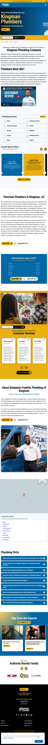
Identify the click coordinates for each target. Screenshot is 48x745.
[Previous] (41, 149)
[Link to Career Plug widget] (26, 715)
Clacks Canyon (6, 530)
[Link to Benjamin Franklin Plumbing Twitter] (19, 715)
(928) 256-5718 (23, 243)
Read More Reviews (23, 372)
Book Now (4, 29)
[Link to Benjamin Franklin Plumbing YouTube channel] (21, 715)
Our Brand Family (28, 723)
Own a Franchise (5, 725)
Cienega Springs (6, 528)
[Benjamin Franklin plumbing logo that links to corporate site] (5, 5)
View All (42, 116)
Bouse (4, 522)
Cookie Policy (10, 738)
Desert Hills (5, 535)
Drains (27, 646)
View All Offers (24, 179)
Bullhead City (5, 524)
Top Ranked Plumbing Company (23, 1)
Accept (38, 741)
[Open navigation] (45, 5)
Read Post (6, 645)
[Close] (42, 734)
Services (3, 720)
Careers (3, 723)
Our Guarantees (28, 720)
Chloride (4, 526)
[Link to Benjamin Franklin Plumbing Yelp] (29, 715)
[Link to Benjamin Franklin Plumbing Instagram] (24, 715)
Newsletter (27, 725)
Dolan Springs (6, 537)
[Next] (45, 149)
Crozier (4, 533)
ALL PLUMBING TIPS (23, 622)
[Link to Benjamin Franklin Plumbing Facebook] (16, 715)
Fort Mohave (5, 539)
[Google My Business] (31, 715)
